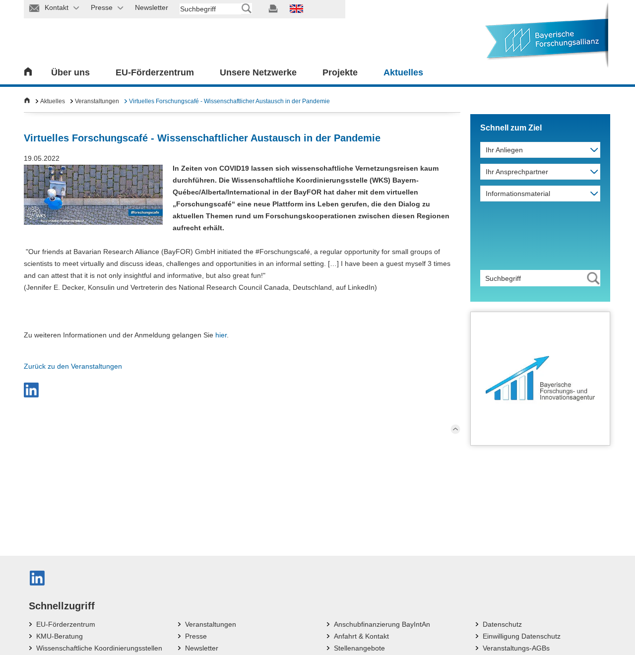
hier (221, 335)
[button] (31, 390)
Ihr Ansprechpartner (517, 172)
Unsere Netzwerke (258, 72)
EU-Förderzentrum (155, 72)
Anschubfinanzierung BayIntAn (382, 624)
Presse (196, 636)
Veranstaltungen (97, 101)
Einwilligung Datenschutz (522, 636)
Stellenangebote (359, 648)
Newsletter (201, 648)
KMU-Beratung (59, 636)
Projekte (340, 72)
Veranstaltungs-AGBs (516, 648)
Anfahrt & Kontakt (361, 636)
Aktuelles (403, 72)
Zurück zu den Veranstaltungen (73, 366)
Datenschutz (502, 624)
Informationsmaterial (518, 193)
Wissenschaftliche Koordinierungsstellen (99, 648)
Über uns (70, 72)
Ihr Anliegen (504, 150)
